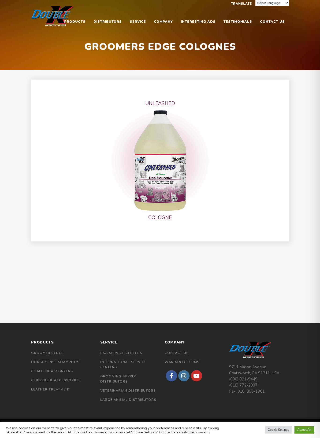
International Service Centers (123, 364)
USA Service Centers (121, 353)
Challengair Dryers (52, 371)
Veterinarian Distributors (128, 390)
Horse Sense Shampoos (55, 362)
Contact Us (177, 353)
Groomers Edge (47, 353)
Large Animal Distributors (128, 400)
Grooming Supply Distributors (118, 379)
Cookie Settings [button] (278, 430)
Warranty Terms (182, 362)
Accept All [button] (304, 430)
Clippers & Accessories (55, 380)
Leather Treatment (51, 389)
